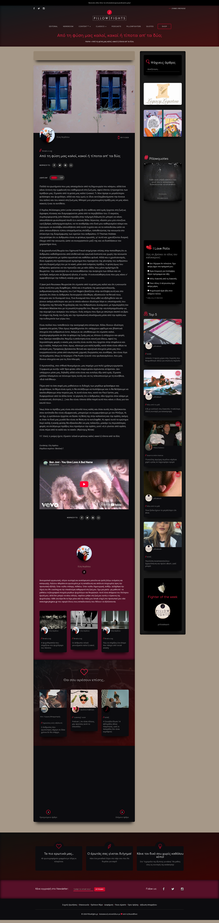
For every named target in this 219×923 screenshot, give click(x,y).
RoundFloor (133, 914)
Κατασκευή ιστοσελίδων (108, 914)
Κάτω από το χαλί (153, 405)
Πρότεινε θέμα (97, 905)
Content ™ (84, 26)
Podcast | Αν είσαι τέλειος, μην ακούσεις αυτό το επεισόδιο (83, 724)
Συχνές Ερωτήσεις (69, 905)
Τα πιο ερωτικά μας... (59, 853)
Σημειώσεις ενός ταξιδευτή (52, 723)
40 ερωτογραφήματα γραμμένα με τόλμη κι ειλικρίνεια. (58, 860)
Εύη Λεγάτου (63, 137)
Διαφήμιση (108, 905)
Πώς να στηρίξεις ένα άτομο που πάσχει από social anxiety (114, 645)
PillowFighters (133, 26)
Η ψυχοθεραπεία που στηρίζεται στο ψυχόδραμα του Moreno (52, 645)
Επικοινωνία (84, 905)
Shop (164, 26)
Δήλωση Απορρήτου (148, 905)
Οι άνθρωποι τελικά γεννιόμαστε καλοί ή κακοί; (83, 644)
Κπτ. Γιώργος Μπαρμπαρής (50, 717)
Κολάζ (107, 717)
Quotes (150, 26)
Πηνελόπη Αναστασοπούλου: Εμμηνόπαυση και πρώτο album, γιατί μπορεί (160, 563)
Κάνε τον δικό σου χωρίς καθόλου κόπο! (160, 855)
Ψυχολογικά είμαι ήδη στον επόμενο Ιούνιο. (160, 292)
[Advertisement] (84, 778)
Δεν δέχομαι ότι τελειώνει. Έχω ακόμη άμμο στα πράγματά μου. (162, 265)
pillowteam (157, 346)
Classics (100, 26)
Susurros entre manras (155, 455)
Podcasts (116, 26)
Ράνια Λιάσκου (158, 448)
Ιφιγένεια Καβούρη (87, 710)
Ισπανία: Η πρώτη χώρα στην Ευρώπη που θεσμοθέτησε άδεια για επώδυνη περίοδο (162, 359)
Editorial (53, 26)
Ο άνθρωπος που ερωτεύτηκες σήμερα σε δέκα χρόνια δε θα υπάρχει (53, 729)
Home (87, 41)
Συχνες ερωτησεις (179, 8)
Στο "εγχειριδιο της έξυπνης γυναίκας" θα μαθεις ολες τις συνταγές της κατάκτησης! (160, 863)
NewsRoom (68, 26)
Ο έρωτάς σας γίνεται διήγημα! (109, 853)
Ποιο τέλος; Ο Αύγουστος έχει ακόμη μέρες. (161, 284)
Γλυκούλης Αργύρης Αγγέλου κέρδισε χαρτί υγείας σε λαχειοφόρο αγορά (161, 460)
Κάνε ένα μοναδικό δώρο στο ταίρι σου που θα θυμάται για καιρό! (109, 860)
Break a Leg (47, 151)
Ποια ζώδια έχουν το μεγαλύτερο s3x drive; (160, 511)
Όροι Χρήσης (133, 905)
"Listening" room (80, 717)
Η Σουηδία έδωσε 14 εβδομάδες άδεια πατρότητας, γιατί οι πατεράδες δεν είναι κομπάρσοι (111, 726)
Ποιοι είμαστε (120, 905)
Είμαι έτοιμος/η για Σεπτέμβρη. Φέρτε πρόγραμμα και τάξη (161, 272)
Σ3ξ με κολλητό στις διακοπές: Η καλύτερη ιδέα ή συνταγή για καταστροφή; (162, 410)
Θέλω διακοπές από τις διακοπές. (163, 278)
